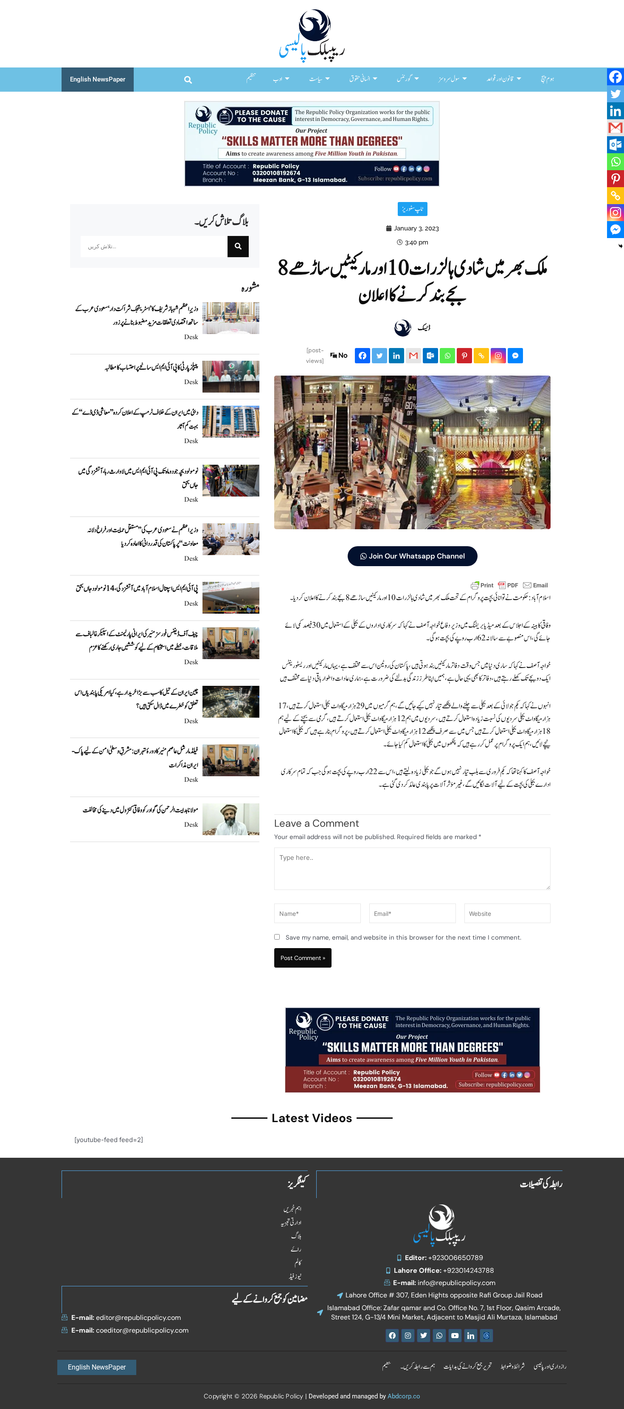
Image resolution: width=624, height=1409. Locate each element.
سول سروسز (449, 79)
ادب (277, 79)
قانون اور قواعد (500, 79)
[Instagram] (498, 355)
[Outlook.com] (430, 355)
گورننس (404, 79)
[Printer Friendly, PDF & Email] (509, 585)
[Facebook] (362, 355)
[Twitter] (379, 355)
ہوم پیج (547, 79)
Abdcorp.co (404, 1396)
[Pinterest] (464, 355)
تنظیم (251, 79)
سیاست (316, 79)
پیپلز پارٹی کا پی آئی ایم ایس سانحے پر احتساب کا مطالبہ (151, 367)
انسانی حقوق (359, 79)
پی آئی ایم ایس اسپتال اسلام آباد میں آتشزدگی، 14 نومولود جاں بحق (137, 588)
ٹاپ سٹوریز (412, 209)
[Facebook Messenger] (515, 355)
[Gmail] (413, 355)
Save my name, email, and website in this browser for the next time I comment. (403, 937)
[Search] (238, 246)
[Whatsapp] (447, 355)
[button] (188, 80)
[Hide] (620, 246)
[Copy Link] (481, 355)
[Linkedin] (396, 355)
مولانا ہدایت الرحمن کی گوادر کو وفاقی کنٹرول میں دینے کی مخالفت (140, 810)
